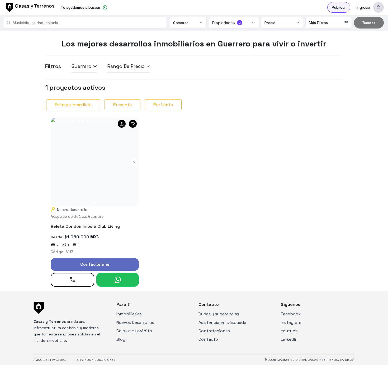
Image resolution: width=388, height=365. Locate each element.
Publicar (339, 7)
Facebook (291, 314)
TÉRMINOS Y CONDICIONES (95, 360)
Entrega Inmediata (73, 104)
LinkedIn (289, 339)
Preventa (122, 104)
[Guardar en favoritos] (133, 124)
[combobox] (87, 23)
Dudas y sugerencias (218, 314)
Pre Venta (163, 104)
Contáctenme (95, 264)
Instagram (291, 322)
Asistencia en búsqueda (222, 322)
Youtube (289, 331)
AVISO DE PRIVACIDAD (50, 360)
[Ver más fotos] (95, 162)
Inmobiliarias (129, 314)
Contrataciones (214, 331)
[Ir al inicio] (29, 7)
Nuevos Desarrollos (135, 322)
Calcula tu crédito (134, 331)
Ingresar (364, 7)
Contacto (208, 339)
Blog (120, 339)
